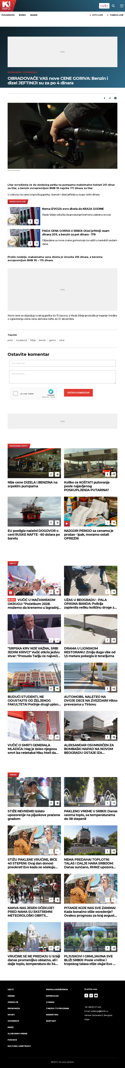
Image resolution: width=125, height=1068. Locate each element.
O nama (50, 1002)
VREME (13, 775)
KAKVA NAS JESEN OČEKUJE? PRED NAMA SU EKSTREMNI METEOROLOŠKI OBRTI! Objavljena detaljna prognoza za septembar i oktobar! (33, 911)
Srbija (33, 340)
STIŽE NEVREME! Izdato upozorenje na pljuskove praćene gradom (34, 815)
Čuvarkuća (8, 15)
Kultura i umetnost (19, 1046)
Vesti (13, 563)
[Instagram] (91, 995)
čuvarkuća (21, 340)
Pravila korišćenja (57, 989)
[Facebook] (30, 221)
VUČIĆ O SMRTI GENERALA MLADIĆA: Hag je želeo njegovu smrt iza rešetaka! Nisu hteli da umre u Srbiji (32, 749)
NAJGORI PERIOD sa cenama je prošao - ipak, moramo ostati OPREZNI (88, 534)
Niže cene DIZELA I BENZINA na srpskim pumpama (32, 484)
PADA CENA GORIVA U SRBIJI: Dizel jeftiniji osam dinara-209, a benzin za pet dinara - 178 (75, 232)
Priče (11, 1027)
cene (61, 340)
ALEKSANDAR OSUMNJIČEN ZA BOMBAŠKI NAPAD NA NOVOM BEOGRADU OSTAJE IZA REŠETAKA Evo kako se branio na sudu (90, 749)
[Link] (110, 98)
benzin (42, 340)
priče (10, 340)
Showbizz (13, 1021)
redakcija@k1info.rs (99, 1011)
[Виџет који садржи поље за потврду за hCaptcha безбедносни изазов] (34, 393)
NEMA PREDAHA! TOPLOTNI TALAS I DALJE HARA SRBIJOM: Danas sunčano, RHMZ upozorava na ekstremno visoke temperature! (90, 863)
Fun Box (12, 1040)
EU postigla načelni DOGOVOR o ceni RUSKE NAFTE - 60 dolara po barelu (34, 534)
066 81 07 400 (94, 1007)
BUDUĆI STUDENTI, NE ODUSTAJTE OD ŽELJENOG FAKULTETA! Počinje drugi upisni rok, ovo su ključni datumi (33, 700)
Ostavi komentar (78, 392)
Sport (11, 1015)
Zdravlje (13, 1002)
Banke (34, 15)
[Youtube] (96, 995)
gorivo (52, 340)
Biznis (22, 15)
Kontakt (51, 1021)
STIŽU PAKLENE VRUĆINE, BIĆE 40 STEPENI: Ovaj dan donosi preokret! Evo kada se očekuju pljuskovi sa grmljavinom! (32, 863)
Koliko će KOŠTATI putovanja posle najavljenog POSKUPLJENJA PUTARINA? (86, 486)
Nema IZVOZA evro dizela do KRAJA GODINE (73, 209)
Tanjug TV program (57, 1008)
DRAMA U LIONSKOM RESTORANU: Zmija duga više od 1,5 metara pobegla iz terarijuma (89, 652)
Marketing (52, 1015)
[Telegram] (115, 98)
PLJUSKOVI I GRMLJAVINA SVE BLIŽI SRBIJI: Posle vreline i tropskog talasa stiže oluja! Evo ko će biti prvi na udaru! (90, 960)
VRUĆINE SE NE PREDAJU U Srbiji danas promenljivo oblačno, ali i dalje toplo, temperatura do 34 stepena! (34, 960)
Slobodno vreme (17, 1033)
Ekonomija (14, 72)
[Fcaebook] (104, 98)
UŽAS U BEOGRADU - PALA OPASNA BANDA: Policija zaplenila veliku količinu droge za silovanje (90, 603)
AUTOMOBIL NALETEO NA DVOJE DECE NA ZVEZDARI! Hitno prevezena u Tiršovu (90, 700)
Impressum (52, 996)
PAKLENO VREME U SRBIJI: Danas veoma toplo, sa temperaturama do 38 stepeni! (90, 815)
